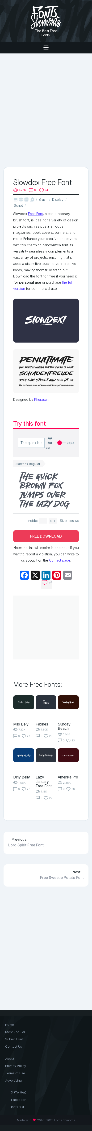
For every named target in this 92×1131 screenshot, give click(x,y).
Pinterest (17, 1107)
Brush (43, 199)
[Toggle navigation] (46, 47)
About (9, 1058)
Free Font (35, 214)
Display (57, 199)
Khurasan (41, 399)
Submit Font (14, 1039)
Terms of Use (15, 1073)
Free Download (46, 536)
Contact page (59, 560)
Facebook (18, 1100)
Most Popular (15, 1032)
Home (9, 1024)
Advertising (13, 1080)
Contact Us (13, 1046)
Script (18, 205)
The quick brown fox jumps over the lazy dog (45, 490)
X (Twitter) (18, 1092)
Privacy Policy (15, 1066)
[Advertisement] (46, 109)
